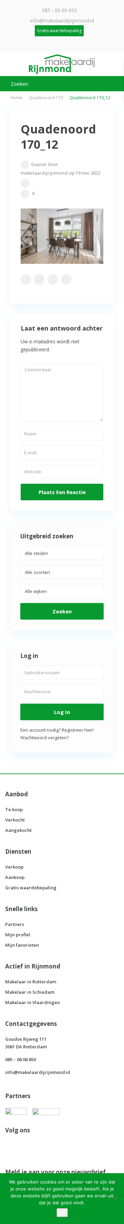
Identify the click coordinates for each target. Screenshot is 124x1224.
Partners (14, 924)
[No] (115, 1198)
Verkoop (14, 867)
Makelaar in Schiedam (29, 992)
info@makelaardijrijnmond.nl (62, 20)
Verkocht (15, 820)
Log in (62, 711)
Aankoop (14, 877)
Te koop (14, 809)
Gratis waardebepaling (30, 887)
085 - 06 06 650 (59, 10)
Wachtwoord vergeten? (44, 737)
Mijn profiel (17, 934)
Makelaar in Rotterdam (30, 982)
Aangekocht (18, 830)
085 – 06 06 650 (20, 1059)
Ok (62, 1212)
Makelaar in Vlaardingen (32, 1002)
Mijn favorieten (22, 945)
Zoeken (62, 611)
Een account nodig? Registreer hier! (57, 730)
